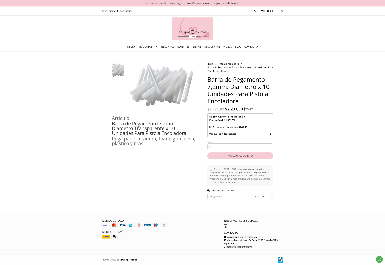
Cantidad (210, 142)
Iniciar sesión (125, 10)
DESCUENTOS (212, 46)
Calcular (259, 196)
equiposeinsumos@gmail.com (241, 237)
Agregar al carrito (240, 155)
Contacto (251, 46)
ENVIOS (197, 46)
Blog (238, 46)
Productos (145, 46)
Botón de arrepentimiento (239, 246)
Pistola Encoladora (228, 63)
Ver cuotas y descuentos (222, 133)
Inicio (131, 46)
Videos (227, 46)
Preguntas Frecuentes (175, 46)
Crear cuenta (109, 10)
